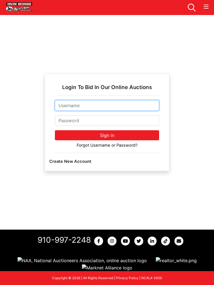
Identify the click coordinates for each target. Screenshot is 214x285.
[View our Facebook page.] (99, 241)
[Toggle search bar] (191, 7)
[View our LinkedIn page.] (153, 241)
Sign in (107, 135)
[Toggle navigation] (206, 7)
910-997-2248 (64, 240)
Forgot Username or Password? (107, 145)
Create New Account (70, 161)
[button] (82, 260)
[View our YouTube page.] (126, 241)
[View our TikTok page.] (166, 241)
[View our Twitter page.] (140, 241)
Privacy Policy (127, 278)
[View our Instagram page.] (113, 241)
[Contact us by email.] (180, 241)
